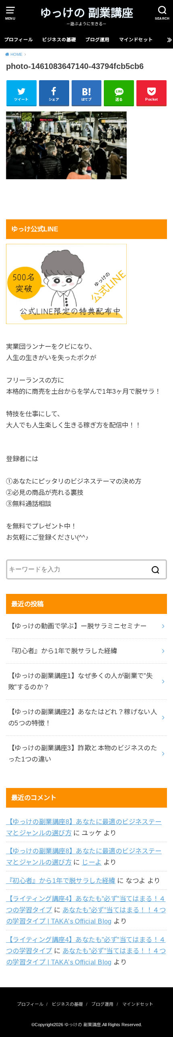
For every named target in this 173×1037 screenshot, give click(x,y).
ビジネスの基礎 (59, 39)
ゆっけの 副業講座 (86, 13)
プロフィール (18, 39)
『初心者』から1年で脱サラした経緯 (60, 880)
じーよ (91, 862)
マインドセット (136, 39)
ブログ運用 (97, 39)
